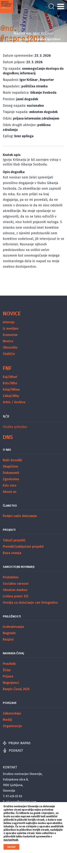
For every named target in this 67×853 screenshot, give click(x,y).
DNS (8, 437)
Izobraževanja (13, 627)
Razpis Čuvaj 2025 (16, 689)
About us (9, 492)
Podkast (16, 751)
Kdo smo (9, 485)
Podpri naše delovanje (20, 516)
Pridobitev (11, 577)
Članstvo (10, 505)
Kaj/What (10, 377)
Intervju (9, 322)
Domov (10, 39)
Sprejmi (11, 847)
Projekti (9, 530)
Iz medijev (10, 328)
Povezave (10, 703)
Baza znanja (12, 553)
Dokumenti (11, 473)
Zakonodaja (12, 713)
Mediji (7, 720)
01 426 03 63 (14, 796)
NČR (6, 416)
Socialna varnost (15, 584)
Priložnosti (12, 616)
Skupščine (10, 466)
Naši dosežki (12, 460)
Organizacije (12, 726)
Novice (12, 313)
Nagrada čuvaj (13, 653)
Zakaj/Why (11, 396)
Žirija (7, 670)
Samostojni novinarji (18, 567)
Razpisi (8, 639)
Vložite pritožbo (15, 427)
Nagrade (9, 633)
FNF (7, 368)
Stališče (9, 354)
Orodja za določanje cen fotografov (30, 603)
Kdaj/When (11, 389)
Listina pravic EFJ (15, 596)
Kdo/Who (10, 383)
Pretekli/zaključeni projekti (23, 547)
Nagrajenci (11, 683)
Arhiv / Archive (14, 402)
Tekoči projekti (14, 540)
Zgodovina (11, 479)
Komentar (10, 335)
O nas (7, 449)
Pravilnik (9, 664)
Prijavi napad (24, 39)
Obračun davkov (15, 590)
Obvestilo (10, 347)
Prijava (8, 676)
